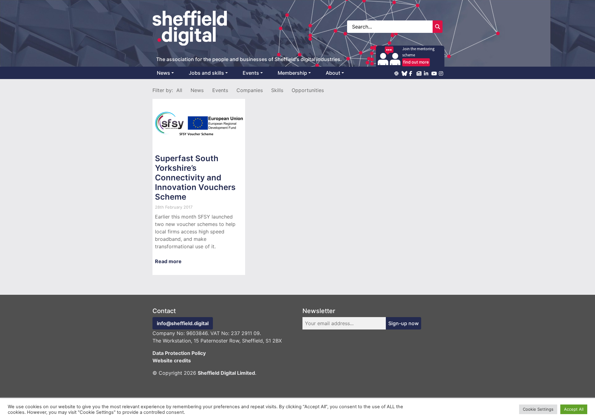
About (333, 73)
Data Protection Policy (179, 353)
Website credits (171, 360)
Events (251, 73)
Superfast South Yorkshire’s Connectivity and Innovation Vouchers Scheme (195, 177)
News (163, 73)
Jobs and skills (206, 73)
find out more (416, 62)
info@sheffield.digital (183, 323)
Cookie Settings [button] (538, 409)
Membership (292, 73)
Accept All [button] (574, 409)
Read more (168, 261)
